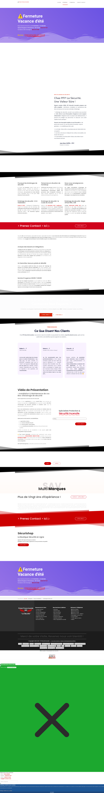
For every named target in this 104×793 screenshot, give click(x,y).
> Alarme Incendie (56, 613)
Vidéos (20, 644)
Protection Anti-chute (68, 644)
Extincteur (73, 646)
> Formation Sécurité (39, 615)
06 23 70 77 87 (8, 775)
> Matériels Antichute (57, 618)
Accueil (59, 2)
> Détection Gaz (56, 615)
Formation (67, 646)
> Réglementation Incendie (41, 616)
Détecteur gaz (43, 648)
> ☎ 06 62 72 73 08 (75, 612)
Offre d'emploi (43, 646)
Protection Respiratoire (56, 644)
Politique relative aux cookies (6, 790)
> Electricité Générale (39, 619)
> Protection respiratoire (58, 616)
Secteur (31, 644)
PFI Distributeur (25, 646)
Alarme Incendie (60, 648)
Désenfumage (51, 648)
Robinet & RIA (38, 644)
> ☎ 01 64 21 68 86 (74, 609)
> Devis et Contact (81, 2)
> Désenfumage (56, 610)
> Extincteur (55, 609)
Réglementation (46, 644)
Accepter (52, 792)
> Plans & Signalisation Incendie (59, 619)
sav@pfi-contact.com (6, 778)
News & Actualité (52, 646)
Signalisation (26, 644)
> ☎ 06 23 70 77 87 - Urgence (77, 613)
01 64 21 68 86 (28, 436)
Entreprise (79, 646)
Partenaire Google (34, 646)
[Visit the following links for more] (22, 353)
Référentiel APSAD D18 (75, 205)
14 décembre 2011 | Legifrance (54, 205)
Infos (63, 646)
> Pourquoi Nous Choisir (40, 613)
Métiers (59, 646)
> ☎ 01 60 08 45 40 (75, 610)
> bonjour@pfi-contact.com (76, 615)
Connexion (72, 2)
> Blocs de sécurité (57, 612)
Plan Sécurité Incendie (80, 644)
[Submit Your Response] (0, 783)
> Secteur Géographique (40, 612)
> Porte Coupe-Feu (39, 618)
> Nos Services (38, 610)
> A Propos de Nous (39, 609)
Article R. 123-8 (21, 205)
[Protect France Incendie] (23, 2)
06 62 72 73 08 (36, 436)
